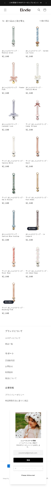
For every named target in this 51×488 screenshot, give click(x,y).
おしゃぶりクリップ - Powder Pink (13, 88)
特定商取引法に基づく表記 (16, 401)
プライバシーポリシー (14, 395)
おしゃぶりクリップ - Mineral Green (10, 52)
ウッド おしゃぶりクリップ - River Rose (13, 272)
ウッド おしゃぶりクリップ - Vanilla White (13, 162)
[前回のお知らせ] (5, 3)
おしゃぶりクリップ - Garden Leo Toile (37, 52)
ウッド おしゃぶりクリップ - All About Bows (37, 272)
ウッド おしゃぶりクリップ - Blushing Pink (13, 309)
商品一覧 (9, 344)
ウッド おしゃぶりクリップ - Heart (37, 162)
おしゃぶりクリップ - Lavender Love (10, 125)
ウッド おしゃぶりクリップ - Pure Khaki (37, 198)
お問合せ (9, 366)
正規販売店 (10, 360)
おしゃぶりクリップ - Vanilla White (34, 88)
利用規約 (9, 372)
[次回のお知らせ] (46, 3)
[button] (5, 10)
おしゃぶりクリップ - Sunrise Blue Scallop (10, 235)
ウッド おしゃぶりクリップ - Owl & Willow (13, 198)
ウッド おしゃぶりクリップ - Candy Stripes (37, 125)
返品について (11, 378)
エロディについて (13, 338)
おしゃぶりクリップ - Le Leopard (35, 235)
